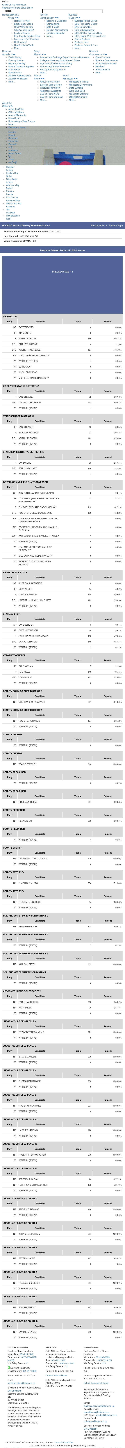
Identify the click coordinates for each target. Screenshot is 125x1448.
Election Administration (47, 16)
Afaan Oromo (14, 153)
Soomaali (12, 137)
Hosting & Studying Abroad (53, 69)
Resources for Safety (50, 87)
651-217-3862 (29, 1370)
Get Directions (14, 1390)
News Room (14, 118)
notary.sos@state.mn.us (95, 1421)
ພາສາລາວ (13, 150)
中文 (10, 147)
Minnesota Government (80, 84)
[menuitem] (24, 31)
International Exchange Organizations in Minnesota (64, 57)
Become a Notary (16, 63)
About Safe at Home (50, 81)
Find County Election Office (27, 35)
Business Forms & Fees (86, 45)
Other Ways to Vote (23, 26)
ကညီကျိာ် (12, 162)
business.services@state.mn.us (99, 1405)
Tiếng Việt (13, 141)
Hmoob (11, 134)
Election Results (22, 32)
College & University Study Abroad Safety (60, 60)
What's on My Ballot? (24, 29)
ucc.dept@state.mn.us (106, 1414)
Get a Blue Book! (77, 90)
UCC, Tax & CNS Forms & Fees (90, 35)
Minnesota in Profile (78, 81)
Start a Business (82, 38)
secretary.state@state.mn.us (21, 1383)
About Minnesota (68, 77)
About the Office (7, 104)
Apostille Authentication (19, 75)
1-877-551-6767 (104, 1360)
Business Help (81, 42)
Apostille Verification (18, 78)
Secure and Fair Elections (26, 38)
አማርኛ (11, 159)
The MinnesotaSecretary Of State (17, 6)
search (8, 10)
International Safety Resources (55, 66)
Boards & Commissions (95, 53)
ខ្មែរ (9, 156)
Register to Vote (22, 20)
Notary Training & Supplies (21, 66)
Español (12, 131)
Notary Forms (15, 72)
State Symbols (76, 87)
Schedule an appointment (96, 1383)
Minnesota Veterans (78, 93)
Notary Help (14, 69)
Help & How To (102, 69)
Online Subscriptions (84, 29)
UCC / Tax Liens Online (86, 23)
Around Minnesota (17, 115)
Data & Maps (52, 26)
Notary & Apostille (6, 53)
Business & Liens (72, 16)
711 (28, 1363)
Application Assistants (50, 90)
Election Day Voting (23, 23)
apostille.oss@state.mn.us (96, 1411)
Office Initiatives (16, 112)
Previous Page (116, 225)
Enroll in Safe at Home (51, 84)
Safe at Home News (49, 93)
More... (17, 48)
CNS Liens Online (83, 26)
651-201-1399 (58, 1360)
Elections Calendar (55, 32)
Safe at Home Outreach (51, 96)
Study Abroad (37, 53)
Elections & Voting (13, 16)
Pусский (12, 144)
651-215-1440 (26, 1354)
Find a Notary (14, 57)
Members (100, 66)
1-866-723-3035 (66, 1363)
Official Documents (78, 96)
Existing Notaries (16, 60)
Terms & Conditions (64, 1442)
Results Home (98, 225)
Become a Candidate (56, 20)
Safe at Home (37, 77)
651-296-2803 (103, 1357)
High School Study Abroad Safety (56, 63)
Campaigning (52, 23)
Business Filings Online (86, 20)
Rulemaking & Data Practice (21, 121)
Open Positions (102, 57)
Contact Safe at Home (56, 1375)
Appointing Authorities (105, 63)
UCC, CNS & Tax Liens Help (88, 32)
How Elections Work (23, 45)
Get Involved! (20, 42)
